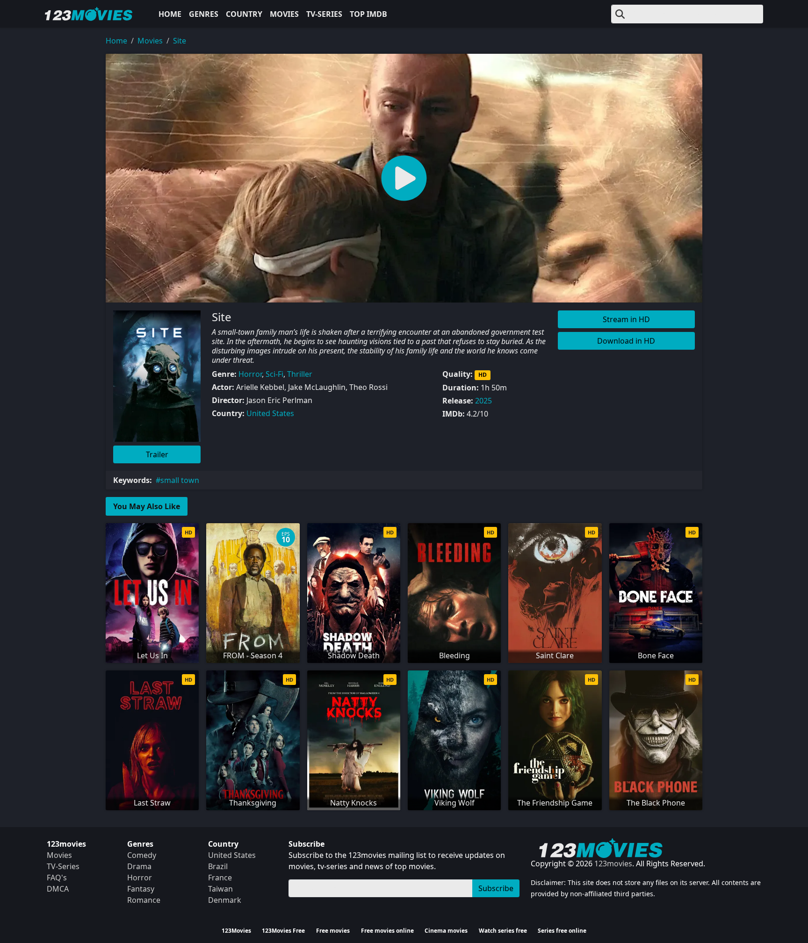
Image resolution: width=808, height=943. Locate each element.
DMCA (58, 889)
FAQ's (57, 877)
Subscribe (495, 888)
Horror (250, 374)
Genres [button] (203, 14)
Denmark (224, 900)
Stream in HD (626, 319)
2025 (483, 401)
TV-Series (324, 14)
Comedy (141, 855)
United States (270, 413)
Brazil (218, 866)
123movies (613, 863)
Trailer (157, 454)
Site (179, 41)
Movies (284, 14)
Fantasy (140, 889)
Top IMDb (368, 14)
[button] (404, 178)
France (220, 877)
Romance (143, 900)
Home (170, 14)
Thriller (299, 374)
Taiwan (220, 889)
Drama (139, 866)
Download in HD (626, 341)
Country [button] (244, 14)
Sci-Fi (274, 374)
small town (179, 480)
